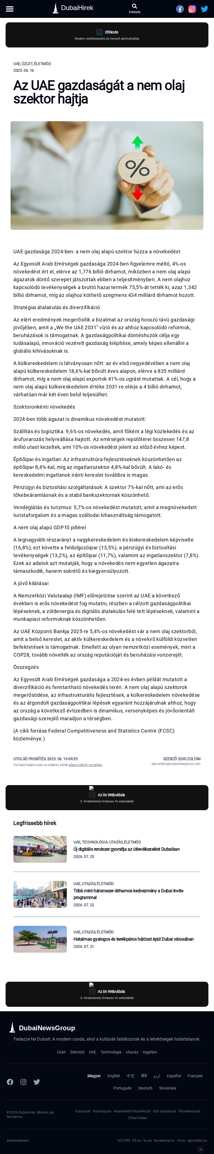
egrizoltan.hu (197, 1141)
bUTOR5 (124, 1141)
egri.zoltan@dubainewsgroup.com (176, 764)
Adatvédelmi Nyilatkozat (132, 1111)
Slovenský (167, 1088)
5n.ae (147, 1141)
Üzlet (61, 1052)
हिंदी (144, 1076)
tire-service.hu (164, 1141)
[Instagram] (23, 1082)
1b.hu (181, 1141)
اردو (157, 1076)
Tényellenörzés (189, 1111)
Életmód (77, 1052)
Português (122, 1088)
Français (195, 1076)
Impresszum (102, 1111)
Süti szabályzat (164, 1111)
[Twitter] (36, 1082)
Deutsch (145, 1088)
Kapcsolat (83, 1111)
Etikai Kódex (137, 1118)
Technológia (111, 1052)
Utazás (132, 1052)
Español (174, 1076)
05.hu (136, 1141)
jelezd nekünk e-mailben (86, 765)
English (114, 1076)
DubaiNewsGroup (47, 1028)
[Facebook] (10, 1082)
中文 (131, 1076)
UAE (92, 1052)
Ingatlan (150, 1052)
